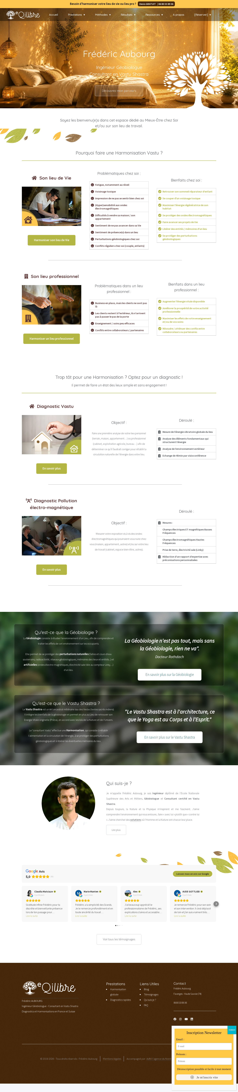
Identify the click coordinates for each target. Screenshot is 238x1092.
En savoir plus (51, 468)
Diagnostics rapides (120, 999)
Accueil (53, 14)
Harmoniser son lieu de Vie (51, 240)
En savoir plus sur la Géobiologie (170, 674)
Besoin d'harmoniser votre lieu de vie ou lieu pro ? (118, 4)
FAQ (146, 1005)
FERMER (232, 1030)
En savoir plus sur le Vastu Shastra (169, 737)
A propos (178, 14)
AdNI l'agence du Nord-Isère (162, 1058)
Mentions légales (112, 1058)
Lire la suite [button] (32, 915)
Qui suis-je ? (150, 999)
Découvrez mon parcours (119, 90)
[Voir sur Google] (29, 893)
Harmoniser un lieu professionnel (51, 339)
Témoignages (151, 994)
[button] (21, 903)
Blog (146, 989)
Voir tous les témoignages (119, 939)
